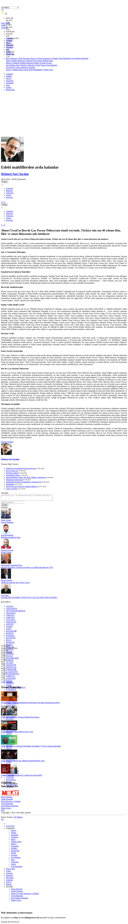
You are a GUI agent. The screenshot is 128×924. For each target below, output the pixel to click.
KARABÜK (11, 690)
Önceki (4, 442)
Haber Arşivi (6, 808)
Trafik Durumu (24, 58)
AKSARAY (11, 613)
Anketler (9, 880)
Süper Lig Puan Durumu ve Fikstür (44, 58)
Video (8, 871)
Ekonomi (9, 45)
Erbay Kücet (6, 520)
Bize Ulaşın (23, 70)
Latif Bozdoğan (7, 535)
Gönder (4, 505)
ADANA (10, 606)
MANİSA (10, 719)
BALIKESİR (11, 631)
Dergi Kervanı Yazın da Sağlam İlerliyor (22, 486)
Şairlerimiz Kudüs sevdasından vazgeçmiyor (24, 482)
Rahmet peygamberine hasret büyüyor (21, 468)
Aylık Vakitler (6, 682)
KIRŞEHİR (10, 705)
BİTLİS (9, 651)
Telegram (9, 193)
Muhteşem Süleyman (14, 480)
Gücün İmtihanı (7, 522)
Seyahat (42, 63)
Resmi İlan (10, 54)
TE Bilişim (18, 817)
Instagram (24, 67)
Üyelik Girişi (48, 70)
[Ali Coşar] (6, 593)
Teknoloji (31, 65)
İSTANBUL (11, 780)
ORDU (9, 735)
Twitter (17, 67)
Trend (37, 65)
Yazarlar (9, 873)
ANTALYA (10, 620)
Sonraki (10, 442)
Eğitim (14, 61)
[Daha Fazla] (2, 184)
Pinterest (9, 191)
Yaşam (43, 65)
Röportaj (29, 63)
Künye (8, 882)
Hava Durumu (11, 58)
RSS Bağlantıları (35, 70)
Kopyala (9, 197)
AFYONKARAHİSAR (15, 611)
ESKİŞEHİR (11, 669)
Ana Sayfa (10, 826)
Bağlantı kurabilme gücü (10, 537)
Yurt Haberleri (51, 65)
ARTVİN (10, 624)
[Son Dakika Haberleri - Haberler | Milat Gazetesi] (20, 5)
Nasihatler (10, 484)
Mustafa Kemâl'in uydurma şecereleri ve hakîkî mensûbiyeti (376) (27, 567)
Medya (9, 63)
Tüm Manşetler (65, 58)
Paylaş (4, 182)
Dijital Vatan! (6, 552)
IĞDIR (9, 685)
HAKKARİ (11, 678)
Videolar (23, 65)
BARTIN (10, 633)
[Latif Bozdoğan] (6, 533)
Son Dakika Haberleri (79, 58)
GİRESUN (10, 676)
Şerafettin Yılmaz (13, 475)
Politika (9, 41)
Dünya (8, 43)
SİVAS (9, 748)
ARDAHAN (11, 622)
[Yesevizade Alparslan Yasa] (6, 563)
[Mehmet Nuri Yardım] (13, 161)
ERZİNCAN (11, 667)
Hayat (35, 61)
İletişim (9, 884)
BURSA (9, 645)
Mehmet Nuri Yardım (15, 174)
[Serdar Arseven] (6, 548)
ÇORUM (10, 777)
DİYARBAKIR (12, 658)
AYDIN (9, 626)
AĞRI (8, 629)
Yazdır (8, 195)
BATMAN (10, 635)
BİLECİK (10, 647)
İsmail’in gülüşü (12, 473)
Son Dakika (10, 65)
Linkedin (9, 188)
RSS (3, 810)
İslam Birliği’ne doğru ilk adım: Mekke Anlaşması (26, 477)
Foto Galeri (10, 869)
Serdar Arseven (7, 550)
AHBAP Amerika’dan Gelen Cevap (15, 582)
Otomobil (10, 47)
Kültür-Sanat (48, 61)
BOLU (9, 640)
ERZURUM (11, 665)
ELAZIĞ (9, 663)
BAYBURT (11, 638)
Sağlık (36, 63)
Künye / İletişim (12, 70)
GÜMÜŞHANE (12, 674)
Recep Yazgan (6, 580)
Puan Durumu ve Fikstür (10, 801)
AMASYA (10, 615)
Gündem (9, 38)
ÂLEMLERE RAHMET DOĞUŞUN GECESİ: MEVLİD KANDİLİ (29, 597)
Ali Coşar (5, 595)
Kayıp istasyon (12, 471)
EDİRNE (10, 660)
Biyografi (10, 878)
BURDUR (10, 642)
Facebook (10, 67)
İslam (40, 61)
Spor (8, 50)
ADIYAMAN (11, 608)
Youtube (31, 67)
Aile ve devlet (12, 489)
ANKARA (10, 617)
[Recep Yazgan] (6, 578)
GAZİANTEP (12, 672)
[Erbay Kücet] (6, 518)
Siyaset (49, 63)
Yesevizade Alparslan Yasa (11, 565)
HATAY (9, 681)
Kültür (8, 52)
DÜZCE (9, 656)
